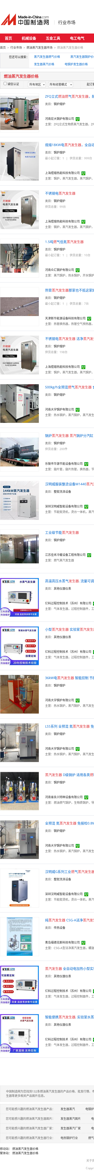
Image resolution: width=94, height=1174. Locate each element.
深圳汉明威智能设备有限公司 (64, 506)
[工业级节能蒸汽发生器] (19, 549)
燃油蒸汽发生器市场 (40, 48)
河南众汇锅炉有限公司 (59, 270)
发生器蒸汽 (67, 1109)
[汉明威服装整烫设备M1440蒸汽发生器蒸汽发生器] (19, 500)
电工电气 (77, 38)
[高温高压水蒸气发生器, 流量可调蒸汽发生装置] (19, 597)
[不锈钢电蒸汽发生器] (19, 209)
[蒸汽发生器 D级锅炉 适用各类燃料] (19, 791)
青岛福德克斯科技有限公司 (62, 942)
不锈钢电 (60, 193)
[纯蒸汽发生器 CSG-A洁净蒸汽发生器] (20, 936)
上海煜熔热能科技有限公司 (62, 173)
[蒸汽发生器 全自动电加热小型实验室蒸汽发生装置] (19, 985)
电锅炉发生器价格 (76, 64)
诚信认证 (13, 84)
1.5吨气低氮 (64, 241)
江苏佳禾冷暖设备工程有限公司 (65, 555)
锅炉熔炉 (59, 104)
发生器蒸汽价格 (44, 64)
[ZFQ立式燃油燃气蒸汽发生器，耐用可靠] (19, 112)
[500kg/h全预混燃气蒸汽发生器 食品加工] (19, 403)
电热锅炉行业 (69, 1138)
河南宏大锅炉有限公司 (59, 119)
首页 (8, 38)
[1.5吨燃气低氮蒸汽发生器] (19, 258)
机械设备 (29, 38)
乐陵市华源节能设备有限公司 (64, 464)
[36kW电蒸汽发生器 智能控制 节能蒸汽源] (19, 694)
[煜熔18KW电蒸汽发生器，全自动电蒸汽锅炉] (19, 161)
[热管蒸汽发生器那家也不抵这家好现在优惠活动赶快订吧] (19, 306)
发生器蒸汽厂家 (70, 1128)
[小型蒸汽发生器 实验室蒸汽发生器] (19, 645)
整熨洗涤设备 (62, 492)
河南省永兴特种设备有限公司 (64, 797)
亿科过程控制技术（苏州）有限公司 (68, 603)
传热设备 (59, 928)
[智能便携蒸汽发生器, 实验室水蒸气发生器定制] (19, 1033)
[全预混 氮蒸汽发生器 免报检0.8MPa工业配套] (19, 839)
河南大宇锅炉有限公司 (59, 409)
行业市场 (66, 22)
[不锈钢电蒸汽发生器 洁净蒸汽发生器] (19, 355)
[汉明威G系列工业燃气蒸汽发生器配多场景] (20, 888)
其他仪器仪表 (62, 589)
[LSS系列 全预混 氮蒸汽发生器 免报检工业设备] (19, 742)
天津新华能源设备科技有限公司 (65, 318)
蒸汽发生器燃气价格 (47, 57)
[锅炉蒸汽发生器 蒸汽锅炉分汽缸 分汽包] (19, 452)
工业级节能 (62, 532)
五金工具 (53, 38)
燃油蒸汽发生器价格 (25, 1149)
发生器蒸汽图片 (70, 1119)
